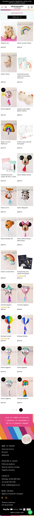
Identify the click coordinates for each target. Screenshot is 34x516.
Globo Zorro (5, 207)
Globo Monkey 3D (7, 238)
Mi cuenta (5, 452)
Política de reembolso (8, 464)
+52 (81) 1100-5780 (9, 482)
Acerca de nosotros (8, 449)
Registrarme (5, 455)
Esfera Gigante (6, 109)
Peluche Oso (5, 43)
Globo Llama (5, 74)
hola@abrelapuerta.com (13, 485)
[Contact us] (30, 512)
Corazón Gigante (22, 305)
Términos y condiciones (8, 502)
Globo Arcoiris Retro (7, 271)
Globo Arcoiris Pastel (24, 43)
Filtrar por (16, 17)
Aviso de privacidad (7, 505)
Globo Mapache (22, 207)
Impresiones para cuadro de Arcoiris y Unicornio (23, 76)
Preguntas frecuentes (8, 470)
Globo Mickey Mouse (24, 175)
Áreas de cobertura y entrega (10, 467)
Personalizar (9, 105)
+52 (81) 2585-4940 (14, 479)
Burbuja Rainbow (22, 398)
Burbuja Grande (6, 336)
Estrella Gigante (6, 305)
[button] (2, 7)
